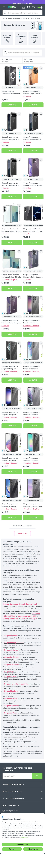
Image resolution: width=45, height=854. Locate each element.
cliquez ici (24, 837)
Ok (37, 776)
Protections (35, 18)
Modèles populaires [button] (12, 792)
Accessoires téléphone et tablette (16, 18)
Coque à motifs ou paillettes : (17, 684)
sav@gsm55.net (12, 811)
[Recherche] (5, 12)
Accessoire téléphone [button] (13, 798)
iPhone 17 (36, 614)
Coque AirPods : (11, 713)
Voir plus (22, 534)
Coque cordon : (11, 698)
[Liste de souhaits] (33, 7)
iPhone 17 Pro (9, 616)
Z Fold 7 (23, 618)
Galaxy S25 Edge (10, 618)
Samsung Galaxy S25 (27, 616)
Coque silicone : (11, 635)
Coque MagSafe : (11, 691)
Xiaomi (22, 604)
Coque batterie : (11, 705)
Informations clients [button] (13, 785)
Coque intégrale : (12, 657)
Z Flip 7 (34, 618)
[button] (33, 96)
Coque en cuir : (10, 677)
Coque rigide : (10, 672)
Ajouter (12, 105)
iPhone (6, 604)
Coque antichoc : (11, 650)
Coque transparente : (14, 643)
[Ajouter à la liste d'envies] (19, 68)
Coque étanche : (11, 664)
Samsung (14, 604)
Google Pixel (31, 604)
